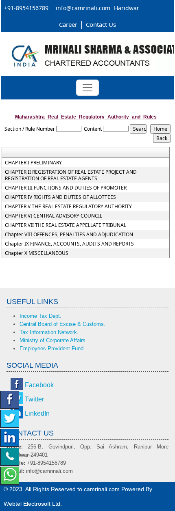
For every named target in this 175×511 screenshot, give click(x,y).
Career (68, 24)
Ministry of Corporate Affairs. (53, 340)
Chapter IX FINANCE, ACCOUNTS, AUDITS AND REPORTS (69, 244)
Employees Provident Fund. (52, 348)
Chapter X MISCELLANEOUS (36, 253)
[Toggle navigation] (87, 88)
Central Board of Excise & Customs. (62, 324)
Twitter (34, 399)
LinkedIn (37, 413)
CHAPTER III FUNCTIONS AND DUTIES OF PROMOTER (66, 188)
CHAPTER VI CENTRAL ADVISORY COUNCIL (53, 216)
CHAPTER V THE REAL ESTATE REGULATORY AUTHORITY (68, 206)
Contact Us (101, 24)
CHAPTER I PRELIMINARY (33, 163)
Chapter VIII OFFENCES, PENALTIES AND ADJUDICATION (69, 234)
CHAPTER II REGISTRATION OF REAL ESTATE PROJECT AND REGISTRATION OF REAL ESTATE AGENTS (71, 175)
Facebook (39, 385)
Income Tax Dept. (40, 316)
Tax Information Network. (49, 332)
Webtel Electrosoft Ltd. (33, 503)
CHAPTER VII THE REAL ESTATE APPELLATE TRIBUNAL (65, 225)
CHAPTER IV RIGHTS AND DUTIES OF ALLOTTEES (60, 197)
